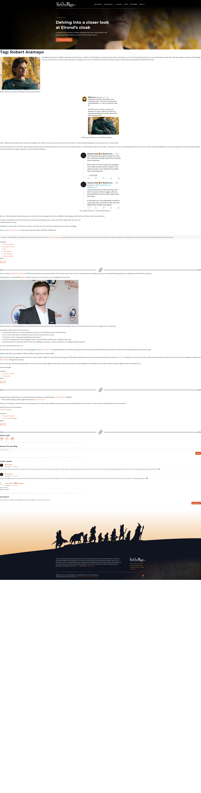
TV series (119, 4)
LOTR (126, 4)
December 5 (15, 485)
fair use (77, 566)
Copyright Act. (90, 566)
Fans (4, 249)
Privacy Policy (87, 576)
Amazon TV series (9, 246)
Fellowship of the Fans (18, 273)
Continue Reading (64, 40)
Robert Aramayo (8, 256)
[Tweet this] (1, 262)
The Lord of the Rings (10, 418)
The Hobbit (133, 4)
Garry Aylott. (79, 576)
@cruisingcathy (8, 485)
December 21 (15, 466)
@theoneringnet (8, 466)
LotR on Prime (7, 254)
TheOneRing (8, 464)
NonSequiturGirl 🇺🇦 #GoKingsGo (14, 483)
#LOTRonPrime (59, 397)
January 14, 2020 (39, 399)
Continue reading (5, 409)
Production (6, 376)
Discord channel (14, 230)
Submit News (196, 503)
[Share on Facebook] (4, 262)
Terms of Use (94, 576)
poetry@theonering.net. (54, 237)
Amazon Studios (8, 244)
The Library (98, 4)
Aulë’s (122, 357)
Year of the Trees (46, 349)
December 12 (15, 476)
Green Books (7, 251)
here (22, 346)
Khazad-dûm (4, 359)
